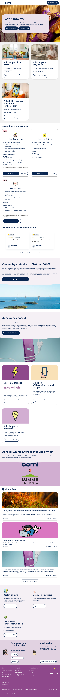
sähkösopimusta (8, 70)
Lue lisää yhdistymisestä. (25, 457)
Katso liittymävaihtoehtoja (10, 332)
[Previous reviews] (4, 242)
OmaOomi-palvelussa (18, 657)
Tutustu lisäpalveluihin (10, 635)
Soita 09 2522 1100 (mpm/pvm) (49, 661)
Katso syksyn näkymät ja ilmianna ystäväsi (15, 279)
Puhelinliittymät (24, 28)
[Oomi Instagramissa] (53, 673)
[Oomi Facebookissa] (51, 673)
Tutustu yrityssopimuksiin (40, 75)
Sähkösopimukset (11, 28)
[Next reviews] (55, 242)
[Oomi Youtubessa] (57, 673)
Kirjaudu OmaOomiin (39, 401)
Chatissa (15, 654)
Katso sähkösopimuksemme (12, 75)
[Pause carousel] (30, 255)
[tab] (21, 253)
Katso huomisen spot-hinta (12, 401)
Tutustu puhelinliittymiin (11, 117)
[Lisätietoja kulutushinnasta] (23, 159)
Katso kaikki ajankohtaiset (30, 581)
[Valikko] (2, 3)
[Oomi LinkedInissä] (55, 673)
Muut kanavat (14, 661)
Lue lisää (23, 173)
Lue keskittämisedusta (10, 606)
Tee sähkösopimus (53, 2)
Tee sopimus (11, 173)
